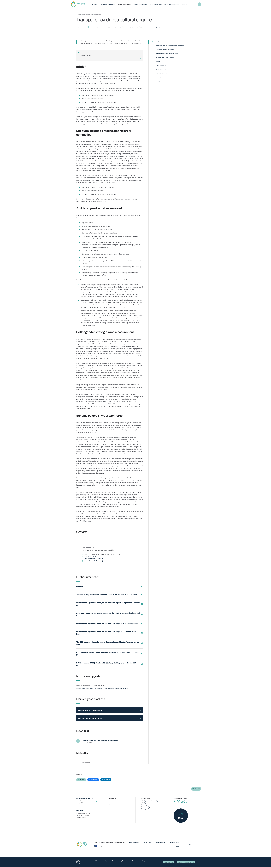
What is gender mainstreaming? (150, 801)
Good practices (97, 14)
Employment (156, 27)
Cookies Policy (174, 842)
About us (184, 4)
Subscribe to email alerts (84, 798)
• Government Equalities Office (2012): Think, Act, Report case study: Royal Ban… (106, 633)
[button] (81, 779)
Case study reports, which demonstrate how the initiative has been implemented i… (108, 614)
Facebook (182, 801)
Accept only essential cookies (186, 862)
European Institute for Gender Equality (78, 4)
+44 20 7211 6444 (90, 556)
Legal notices (148, 842)
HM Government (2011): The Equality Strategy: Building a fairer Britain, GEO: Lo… (106, 664)
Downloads (158, 77)
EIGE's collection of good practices (90, 710)
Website (79, 587)
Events (110, 807)
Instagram (185, 801)
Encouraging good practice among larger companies (169, 45)
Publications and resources (108, 4)
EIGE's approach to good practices (90, 718)
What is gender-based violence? (149, 803)
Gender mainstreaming (124, 4)
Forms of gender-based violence (150, 805)
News (110, 805)
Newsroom (95, 4)
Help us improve (180, 817)
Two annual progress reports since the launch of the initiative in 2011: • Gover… (107, 595)
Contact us (79, 810)
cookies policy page (105, 861)
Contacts (157, 61)
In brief (157, 41)
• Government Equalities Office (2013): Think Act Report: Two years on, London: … (108, 604)
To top (189, 844)
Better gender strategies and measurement (166, 53)
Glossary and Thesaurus (147, 809)
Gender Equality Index (155, 4)
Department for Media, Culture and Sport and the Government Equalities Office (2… (107, 654)
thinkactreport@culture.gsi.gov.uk (95, 561)
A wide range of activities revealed (164, 49)
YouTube (178, 801)
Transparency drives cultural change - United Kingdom (101, 740)
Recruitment (112, 803)
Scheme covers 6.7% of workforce (164, 57)
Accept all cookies (168, 862)
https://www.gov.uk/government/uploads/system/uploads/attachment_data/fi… (102, 688)
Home (79, 14)
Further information (160, 65)
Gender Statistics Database (171, 4)
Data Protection (161, 842)
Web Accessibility (134, 842)
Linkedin (175, 801)
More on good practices (161, 73)
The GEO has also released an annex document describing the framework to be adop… (107, 643)
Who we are (112, 801)
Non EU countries (119, 27)
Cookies (197, 789)
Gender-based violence (140, 4)
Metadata (157, 82)
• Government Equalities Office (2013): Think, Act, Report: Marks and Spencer (107, 623)
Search (199, 4)
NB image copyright (160, 69)
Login (177, 846)
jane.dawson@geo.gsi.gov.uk (94, 558)
